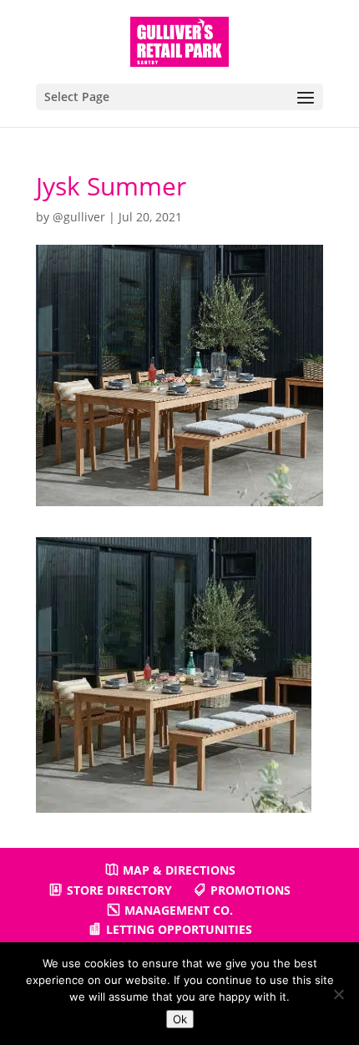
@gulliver (79, 217)
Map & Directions (179, 870)
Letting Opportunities (179, 929)
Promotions (250, 890)
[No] (338, 994)
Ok (180, 1019)
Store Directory (119, 890)
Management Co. (178, 910)
